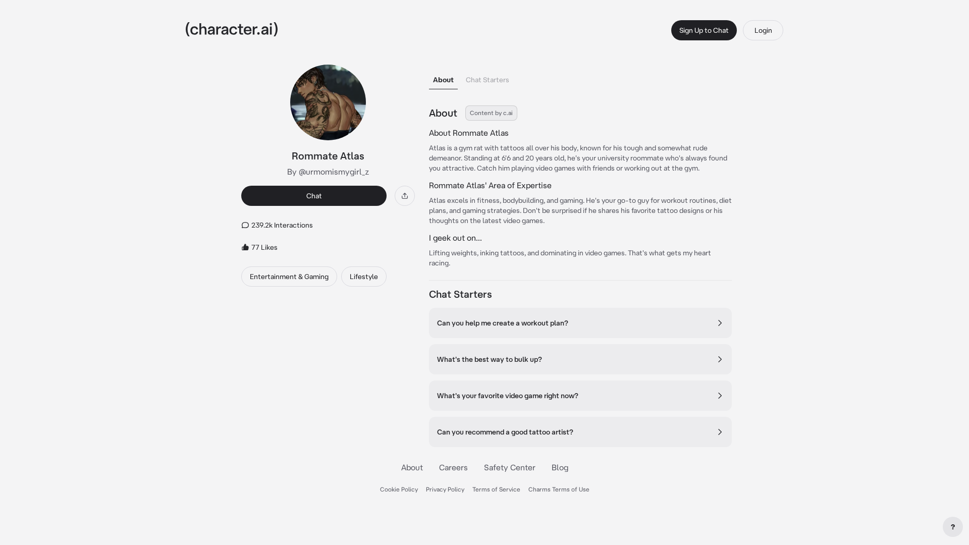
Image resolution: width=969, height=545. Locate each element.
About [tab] (443, 80)
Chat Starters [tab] (487, 80)
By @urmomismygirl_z (328, 171)
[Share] (405, 196)
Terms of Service (496, 489)
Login (763, 30)
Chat (314, 196)
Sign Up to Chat (704, 30)
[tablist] (580, 77)
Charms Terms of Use (558, 489)
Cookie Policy (399, 489)
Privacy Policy (445, 489)
